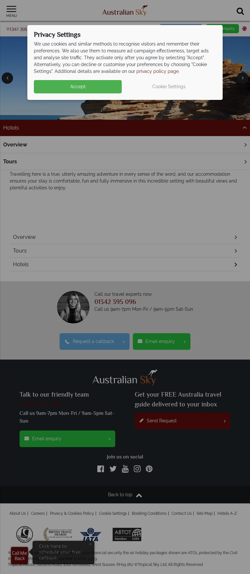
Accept (78, 86)
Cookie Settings (169, 86)
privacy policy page (157, 71)
